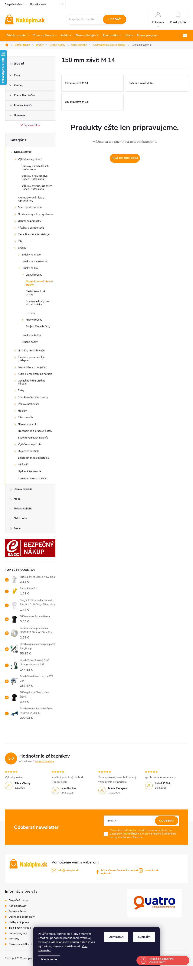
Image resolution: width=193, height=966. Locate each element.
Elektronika (21, 518)
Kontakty (14, 938)
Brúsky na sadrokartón (35, 261)
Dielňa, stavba (22, 152)
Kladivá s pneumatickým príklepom (32, 358)
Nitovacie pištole (27, 424)
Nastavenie (49, 959)
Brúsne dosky (30, 342)
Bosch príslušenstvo (30, 207)
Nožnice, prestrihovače (31, 350)
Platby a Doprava (19, 922)
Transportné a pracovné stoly (35, 431)
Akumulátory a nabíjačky (32, 367)
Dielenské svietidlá (28, 451)
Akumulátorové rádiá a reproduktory (31, 199)
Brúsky (22, 248)
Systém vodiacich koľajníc (33, 437)
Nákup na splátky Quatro (23, 944)
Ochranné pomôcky (29, 221)
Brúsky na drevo (31, 254)
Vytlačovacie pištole (29, 444)
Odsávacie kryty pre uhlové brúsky (37, 302)
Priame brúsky (33, 319)
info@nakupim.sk (68, 870)
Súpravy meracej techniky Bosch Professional (37, 187)
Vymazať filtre (32, 125)
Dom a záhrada (23, 489)
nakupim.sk (152, 870)
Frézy (21, 390)
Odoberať (166, 820)
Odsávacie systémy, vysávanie (35, 214)
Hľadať (114, 19)
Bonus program (18, 933)
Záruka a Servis (18, 911)
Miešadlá (23, 464)
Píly (20, 241)
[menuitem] (18, 35)
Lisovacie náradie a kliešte (33, 478)
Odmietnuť (116, 937)
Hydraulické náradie (29, 471)
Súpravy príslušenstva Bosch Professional (34, 177)
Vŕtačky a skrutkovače (31, 228)
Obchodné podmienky (21, 917)
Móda (17, 499)
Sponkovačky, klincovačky (33, 397)
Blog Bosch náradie (20, 928)
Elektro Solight (23, 508)
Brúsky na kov (30, 268)
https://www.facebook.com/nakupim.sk (120, 872)
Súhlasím (144, 937)
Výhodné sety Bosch (30, 159)
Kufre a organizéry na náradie (35, 374)
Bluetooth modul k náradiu (33, 458)
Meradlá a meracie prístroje (33, 234)
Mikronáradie (25, 417)
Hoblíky (22, 411)
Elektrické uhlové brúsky (35, 293)
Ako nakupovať (38, 4)
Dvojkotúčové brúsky (37, 326)
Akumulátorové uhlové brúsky (39, 283)
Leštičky (30, 313)
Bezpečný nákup (14, 4)
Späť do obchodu (125, 158)
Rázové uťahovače (28, 404)
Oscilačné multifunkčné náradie (31, 382)
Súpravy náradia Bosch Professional (35, 167)
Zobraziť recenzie (44, 761)
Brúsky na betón (31, 335)
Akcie (17, 528)
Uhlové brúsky (33, 275)
